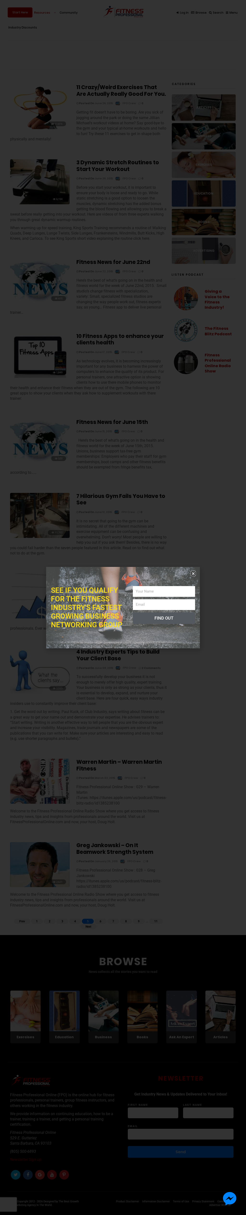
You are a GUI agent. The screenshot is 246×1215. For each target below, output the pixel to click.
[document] (123, 607)
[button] (193, 573)
